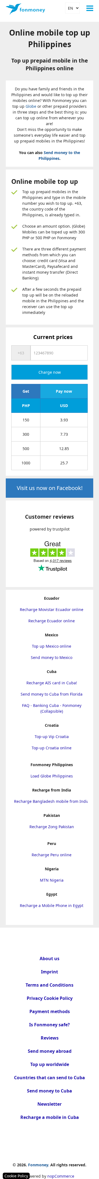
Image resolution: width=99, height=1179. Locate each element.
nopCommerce (60, 1176)
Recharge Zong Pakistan (51, 826)
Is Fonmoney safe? (49, 1025)
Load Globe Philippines (52, 776)
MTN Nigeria (52, 880)
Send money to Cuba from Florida (51, 694)
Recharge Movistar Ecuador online (51, 609)
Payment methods (49, 1011)
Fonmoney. (38, 1164)
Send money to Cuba (49, 1091)
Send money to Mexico (51, 657)
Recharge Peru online (52, 854)
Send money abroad (50, 1051)
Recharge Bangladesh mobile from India (51, 801)
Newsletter (49, 1104)
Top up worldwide (49, 1064)
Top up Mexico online (51, 646)
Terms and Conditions (49, 985)
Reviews (50, 1038)
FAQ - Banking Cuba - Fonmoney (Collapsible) (51, 708)
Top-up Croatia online (52, 747)
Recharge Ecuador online (51, 620)
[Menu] (89, 8)
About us (49, 958)
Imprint (49, 972)
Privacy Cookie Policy (50, 998)
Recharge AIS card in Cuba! (51, 682)
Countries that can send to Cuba (49, 1078)
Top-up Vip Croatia (52, 736)
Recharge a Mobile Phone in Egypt (51, 905)
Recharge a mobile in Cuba (49, 1117)
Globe (31, 106)
